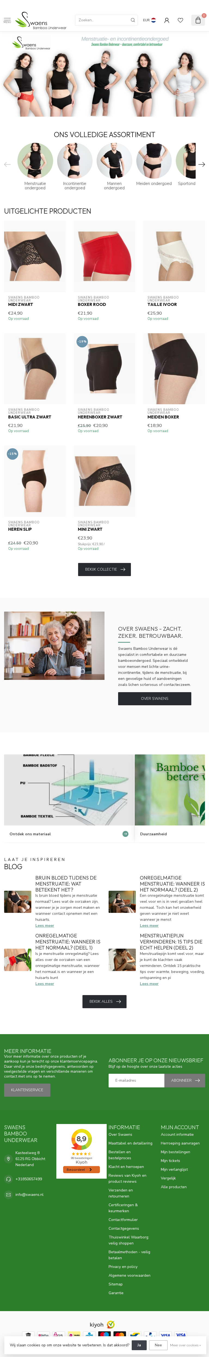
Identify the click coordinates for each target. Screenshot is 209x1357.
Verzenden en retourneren (121, 1193)
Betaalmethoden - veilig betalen (129, 1255)
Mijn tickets (170, 1160)
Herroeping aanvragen (180, 1143)
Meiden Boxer (163, 417)
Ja (139, 1345)
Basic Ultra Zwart (29, 417)
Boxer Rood (92, 304)
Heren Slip (20, 529)
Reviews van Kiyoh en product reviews (127, 1178)
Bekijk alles (101, 1001)
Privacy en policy (123, 1266)
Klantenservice (27, 1090)
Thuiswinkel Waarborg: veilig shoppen (129, 1240)
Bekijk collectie (101, 569)
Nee (158, 1345)
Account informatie (177, 1134)
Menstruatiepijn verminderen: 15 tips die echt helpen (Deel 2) (171, 942)
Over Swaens (154, 698)
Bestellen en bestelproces (120, 1155)
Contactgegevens (124, 1228)
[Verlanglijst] (180, 20)
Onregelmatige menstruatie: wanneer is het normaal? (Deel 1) (67, 942)
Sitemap (116, 1284)
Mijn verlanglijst (174, 1169)
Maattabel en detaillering (130, 1143)
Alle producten (174, 1187)
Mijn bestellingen (175, 1152)
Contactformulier (123, 1219)
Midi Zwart (20, 304)
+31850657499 (29, 1179)
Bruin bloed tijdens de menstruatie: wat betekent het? (66, 884)
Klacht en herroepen (126, 1166)
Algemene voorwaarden (129, 1275)
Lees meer (44, 925)
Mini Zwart (90, 529)
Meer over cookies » (185, 1345)
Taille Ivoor (162, 304)
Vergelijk (168, 1178)
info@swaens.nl (30, 1194)
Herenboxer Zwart (100, 417)
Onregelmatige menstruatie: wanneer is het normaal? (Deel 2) (172, 884)
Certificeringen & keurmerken (123, 1208)
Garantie (116, 1293)
